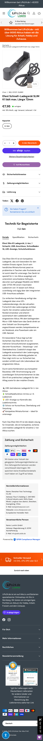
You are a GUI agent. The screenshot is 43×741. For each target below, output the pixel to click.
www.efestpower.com (22, 510)
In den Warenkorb (29, 143)
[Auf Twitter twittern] (11, 201)
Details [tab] (5, 237)
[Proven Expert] (30, 677)
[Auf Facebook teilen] (17, 201)
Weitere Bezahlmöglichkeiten (21, 156)
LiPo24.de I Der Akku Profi (20, 731)
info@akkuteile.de (19, 533)
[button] (39, 13)
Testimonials (12, 735)
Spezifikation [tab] (18, 237)
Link (32, 702)
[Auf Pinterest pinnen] (22, 201)
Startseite (5, 45)
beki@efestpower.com (20, 507)
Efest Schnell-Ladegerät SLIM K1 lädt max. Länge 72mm (21, 47)
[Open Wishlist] (39, 737)
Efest (4, 92)
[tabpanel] (21, 337)
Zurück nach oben (21, 570)
